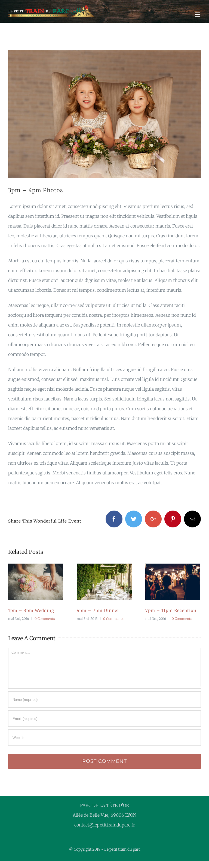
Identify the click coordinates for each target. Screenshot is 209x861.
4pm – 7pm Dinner (98, 582)
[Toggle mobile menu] (198, 14)
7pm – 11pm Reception (166, 582)
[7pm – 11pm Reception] (172, 582)
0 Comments (45, 619)
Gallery (42, 582)
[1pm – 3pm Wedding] (35, 582)
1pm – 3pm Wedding (29, 582)
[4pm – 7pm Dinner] (104, 582)
